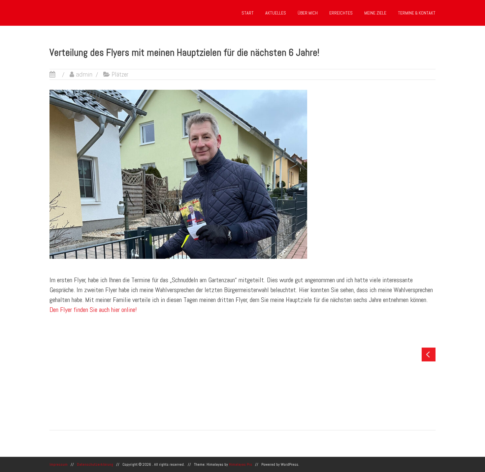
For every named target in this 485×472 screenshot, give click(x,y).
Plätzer (120, 74)
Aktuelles (275, 13)
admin (84, 74)
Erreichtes (341, 13)
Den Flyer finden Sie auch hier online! (93, 309)
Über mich (308, 13)
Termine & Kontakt (417, 13)
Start (248, 13)
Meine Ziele (375, 13)
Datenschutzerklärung (95, 464)
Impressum (58, 464)
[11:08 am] (58, 74)
